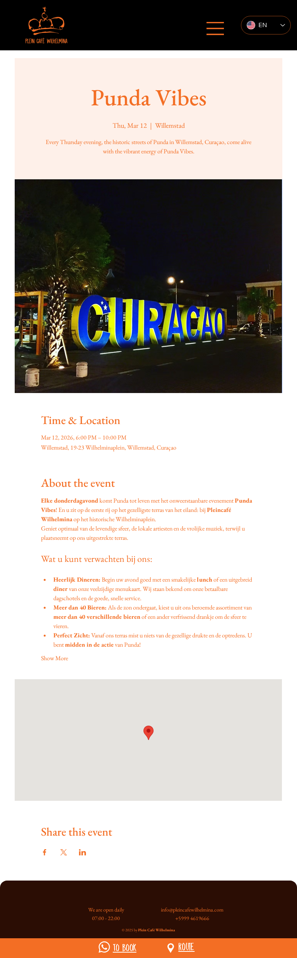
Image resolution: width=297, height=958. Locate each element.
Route (186, 946)
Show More (54, 658)
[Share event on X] (63, 852)
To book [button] (125, 947)
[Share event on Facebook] (44, 852)
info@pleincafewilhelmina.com (192, 909)
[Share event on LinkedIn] (82, 852)
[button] (104, 947)
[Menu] (215, 28)
